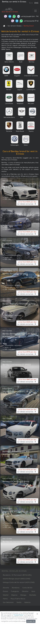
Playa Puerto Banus (18, 599)
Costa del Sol (27, 588)
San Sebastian (8, 602)
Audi (20, 62)
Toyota (31, 131)
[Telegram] (10, 16)
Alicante (6, 588)
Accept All (31, 621)
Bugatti (17, 75)
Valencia (27, 602)
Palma (5, 599)
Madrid (5, 595)
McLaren (31, 103)
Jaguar (19, 89)
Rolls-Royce (20, 131)
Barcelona (15, 588)
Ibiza (33, 591)
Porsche (9, 131)
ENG (36, 3)
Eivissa (5, 591)
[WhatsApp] (14, 16)
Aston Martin (9, 62)
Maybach (20, 103)
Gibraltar (25, 591)
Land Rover (9, 103)
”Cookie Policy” (19, 615)
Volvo (26, 145)
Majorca (14, 595)
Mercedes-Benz (9, 117)
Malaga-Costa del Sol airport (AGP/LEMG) (18, 582)
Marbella (32, 595)
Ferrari (8, 89)
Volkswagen (14, 145)
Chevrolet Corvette (31, 75)
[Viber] (5, 16)
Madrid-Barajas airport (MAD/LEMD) (16, 579)
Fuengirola (15, 591)
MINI (21, 117)
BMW (6, 75)
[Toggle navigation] (35, 11)
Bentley (31, 62)
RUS (31, 3)
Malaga (23, 595)
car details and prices (26, 203)
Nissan (32, 117)
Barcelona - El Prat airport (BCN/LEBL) (17, 575)
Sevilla (19, 602)
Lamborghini (31, 89)
